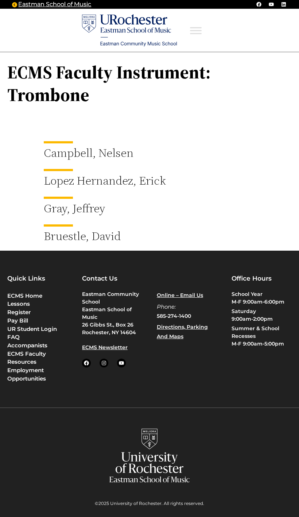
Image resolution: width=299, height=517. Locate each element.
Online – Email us (180, 295)
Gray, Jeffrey (74, 208)
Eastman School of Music (54, 4)
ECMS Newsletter (105, 347)
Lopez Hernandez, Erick (105, 180)
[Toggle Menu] (196, 30)
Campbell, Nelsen (88, 153)
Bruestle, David (82, 236)
